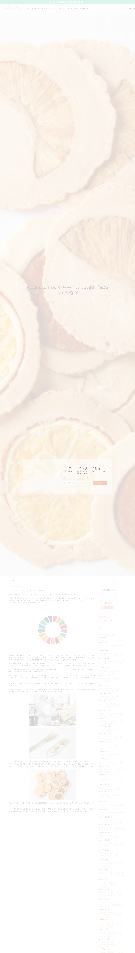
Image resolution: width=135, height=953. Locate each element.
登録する (100, 483)
